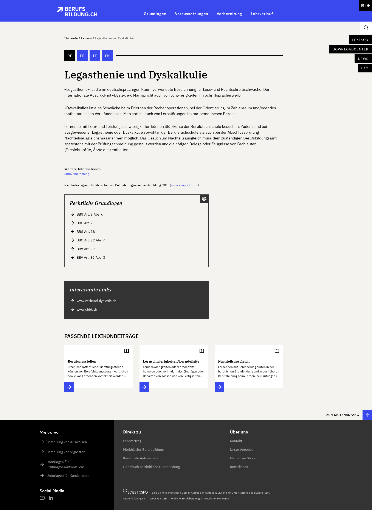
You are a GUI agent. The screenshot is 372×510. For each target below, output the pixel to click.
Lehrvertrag (132, 441)
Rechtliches (239, 467)
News (363, 58)
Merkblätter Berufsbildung (143, 449)
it (95, 55)
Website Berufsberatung (185, 498)
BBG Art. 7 (85, 223)
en (107, 55)
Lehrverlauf (262, 13)
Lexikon (360, 40)
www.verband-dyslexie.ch (96, 301)
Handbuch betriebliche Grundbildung (151, 467)
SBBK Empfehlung (76, 174)
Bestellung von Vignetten (65, 452)
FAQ (365, 68)
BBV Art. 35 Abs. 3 (91, 257)
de (69, 55)
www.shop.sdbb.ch (184, 185)
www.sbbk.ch (87, 309)
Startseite (71, 38)
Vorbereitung (229, 13)
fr (82, 55)
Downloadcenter (351, 49)
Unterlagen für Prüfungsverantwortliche (65, 464)
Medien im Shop (242, 458)
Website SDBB (158, 498)
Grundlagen (155, 13)
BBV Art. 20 (86, 249)
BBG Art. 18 (86, 231)
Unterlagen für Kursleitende (68, 475)
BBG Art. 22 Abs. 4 (91, 240)
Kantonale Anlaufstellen (141, 458)
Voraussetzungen (191, 13)
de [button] (367, 5)
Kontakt (236, 441)
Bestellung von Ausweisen (66, 442)
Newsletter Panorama (216, 498)
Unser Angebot (241, 449)
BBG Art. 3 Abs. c (90, 214)
